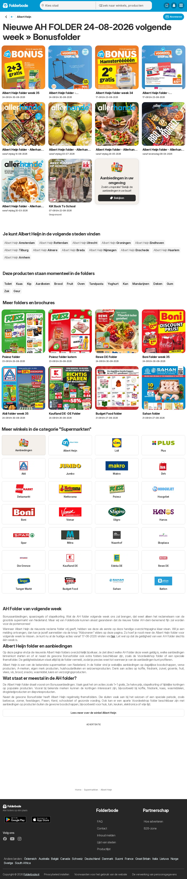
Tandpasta (96, 284)
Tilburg (16, 250)
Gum (170, 284)
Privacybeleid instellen (56, 874)
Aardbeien (43, 284)
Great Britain (142, 859)
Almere (45, 250)
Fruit (70, 284)
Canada (65, 859)
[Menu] (181, 5)
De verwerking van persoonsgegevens (154, 874)
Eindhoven (149, 243)
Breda (73, 250)
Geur (17, 291)
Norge (174, 859)
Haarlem (166, 250)
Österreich (30, 859)
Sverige (8, 863)
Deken (157, 284)
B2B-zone (150, 828)
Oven (81, 284)
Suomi (119, 859)
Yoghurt (113, 284)
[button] (174, 5)
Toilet (8, 284)
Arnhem (17, 257)
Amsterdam (19, 243)
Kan (125, 284)
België (54, 859)
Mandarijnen (140, 284)
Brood (58, 284)
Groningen (116, 243)
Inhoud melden (106, 835)
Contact (102, 828)
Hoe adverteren (153, 821)
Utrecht (84, 243)
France (129, 859)
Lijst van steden (106, 842)
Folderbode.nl (31, 874)
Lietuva (164, 859)
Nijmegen (102, 250)
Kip (29, 284)
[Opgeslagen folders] (167, 5)
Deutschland (92, 859)
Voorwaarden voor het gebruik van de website (100, 874)
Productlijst (103, 849)
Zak (6, 291)
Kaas (19, 284)
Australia (44, 859)
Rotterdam (53, 243)
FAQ (99, 821)
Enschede (135, 250)
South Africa (22, 863)
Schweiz (77, 859)
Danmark (107, 859)
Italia (155, 859)
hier (113, 636)
